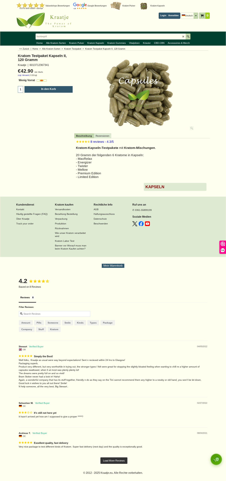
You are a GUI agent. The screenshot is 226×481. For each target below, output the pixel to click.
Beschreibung (84, 136)
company (26, 329)
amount (25, 322)
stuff (41, 329)
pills (39, 322)
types (93, 322)
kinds (80, 322)
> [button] (113, 460)
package (108, 322)
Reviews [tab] (25, 297)
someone (53, 322)
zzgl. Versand (23, 75)
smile (68, 322)
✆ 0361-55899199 (142, 210)
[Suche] (188, 36)
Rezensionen (102, 136)
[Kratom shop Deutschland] (45, 21)
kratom (54, 329)
